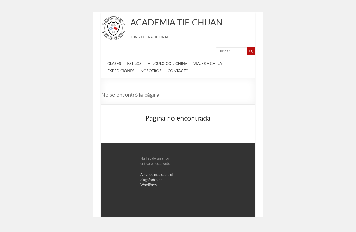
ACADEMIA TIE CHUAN (176, 22)
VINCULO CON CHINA (167, 64)
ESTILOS (134, 64)
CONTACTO (178, 71)
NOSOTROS (151, 71)
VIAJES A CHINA (207, 64)
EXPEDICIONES (120, 71)
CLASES (114, 64)
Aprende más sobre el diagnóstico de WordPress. (156, 180)
